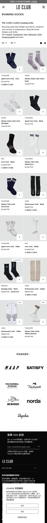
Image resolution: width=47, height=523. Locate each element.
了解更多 (34, 1)
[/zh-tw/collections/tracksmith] (34, 385)
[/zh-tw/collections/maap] (11, 367)
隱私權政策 (10, 500)
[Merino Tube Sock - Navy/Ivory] (12, 186)
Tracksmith (18, 34)
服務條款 (27, 454)
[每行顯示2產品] (45, 43)
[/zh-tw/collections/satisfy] (35, 367)
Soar (25, 34)
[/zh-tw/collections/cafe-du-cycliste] (13, 401)
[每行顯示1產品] (41, 43)
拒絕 (22, 511)
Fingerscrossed (8, 37)
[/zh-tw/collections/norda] (34, 401)
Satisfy (9, 34)
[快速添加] (20, 69)
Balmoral (32, 34)
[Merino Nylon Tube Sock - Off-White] (12, 103)
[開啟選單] (5, 7)
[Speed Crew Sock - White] (12, 228)
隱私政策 (17, 454)
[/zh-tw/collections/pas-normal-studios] (12, 386)
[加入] (38, 446)
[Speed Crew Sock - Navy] (12, 60)
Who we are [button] (7, 468)
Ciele (39, 34)
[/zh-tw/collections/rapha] (23, 416)
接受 (22, 506)
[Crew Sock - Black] (12, 143)
